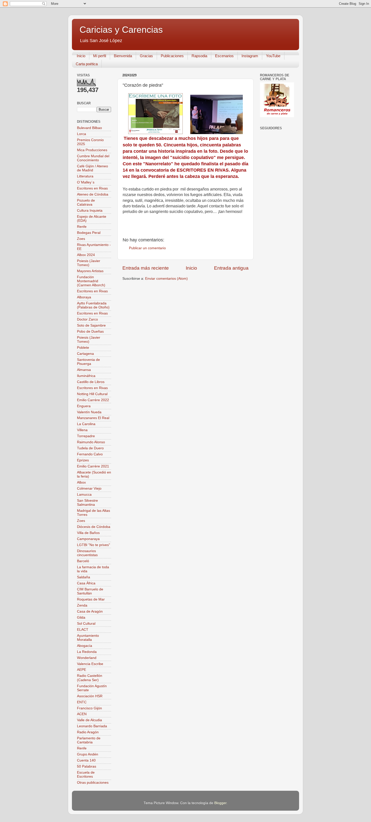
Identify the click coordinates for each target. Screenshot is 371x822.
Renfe (82, 227)
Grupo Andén (87, 754)
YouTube (273, 56)
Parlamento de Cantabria (88, 740)
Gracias (146, 56)
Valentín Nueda (89, 412)
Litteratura (85, 176)
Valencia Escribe (90, 664)
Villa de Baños (88, 533)
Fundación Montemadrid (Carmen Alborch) (91, 281)
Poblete (83, 348)
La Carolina (86, 424)
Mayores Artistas (90, 271)
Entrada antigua (231, 268)
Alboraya (84, 297)
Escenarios (224, 56)
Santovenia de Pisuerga (88, 362)
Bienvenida (123, 56)
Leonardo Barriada (92, 726)
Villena (82, 430)
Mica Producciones (92, 150)
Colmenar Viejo (89, 488)
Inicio (81, 56)
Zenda (82, 605)
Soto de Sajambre (91, 325)
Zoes (81, 239)
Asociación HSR (89, 696)
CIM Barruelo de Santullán (90, 591)
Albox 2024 (86, 255)
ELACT (82, 629)
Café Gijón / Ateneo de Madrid (92, 168)
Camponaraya (88, 539)
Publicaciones (172, 56)
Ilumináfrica (86, 376)
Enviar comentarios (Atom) (166, 278)
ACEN (82, 714)
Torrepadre (86, 436)
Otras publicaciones (93, 782)
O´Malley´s (85, 182)
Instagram (250, 56)
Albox (81, 482)
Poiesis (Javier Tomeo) (88, 263)
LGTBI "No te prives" (93, 545)
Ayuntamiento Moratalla (88, 638)
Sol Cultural (86, 623)
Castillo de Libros (90, 382)
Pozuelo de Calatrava (86, 202)
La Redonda (87, 652)
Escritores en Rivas (92, 188)
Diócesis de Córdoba (93, 527)
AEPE (81, 670)
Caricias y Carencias (121, 29)
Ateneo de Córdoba (92, 194)
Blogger (220, 803)
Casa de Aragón (90, 611)
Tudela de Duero (90, 448)
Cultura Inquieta (89, 210)
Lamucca (84, 494)
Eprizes (83, 460)
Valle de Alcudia (89, 720)
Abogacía (84, 646)
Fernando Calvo (90, 454)
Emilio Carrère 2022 (93, 400)
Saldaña (83, 577)
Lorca (81, 134)
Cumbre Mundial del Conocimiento (93, 158)
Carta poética (87, 64)
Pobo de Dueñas (90, 331)
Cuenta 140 (86, 760)
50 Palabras (86, 766)
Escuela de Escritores (86, 774)
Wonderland (86, 658)
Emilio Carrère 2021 (93, 466)
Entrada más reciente (145, 268)
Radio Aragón (88, 732)
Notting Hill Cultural (92, 394)
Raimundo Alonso (91, 442)
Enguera (84, 406)
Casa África (86, 583)
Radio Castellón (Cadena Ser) (89, 678)
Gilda (81, 617)
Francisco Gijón (89, 708)
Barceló (83, 561)
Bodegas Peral (88, 233)
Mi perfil (99, 56)
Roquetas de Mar (91, 599)
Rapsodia (199, 56)
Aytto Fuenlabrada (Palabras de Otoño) (93, 305)
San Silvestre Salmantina (87, 503)
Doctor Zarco (87, 319)
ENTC (82, 702)
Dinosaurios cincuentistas (87, 553)
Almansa (84, 370)
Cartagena (85, 354)
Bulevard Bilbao (89, 128)
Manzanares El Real (93, 418)
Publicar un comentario (147, 248)
